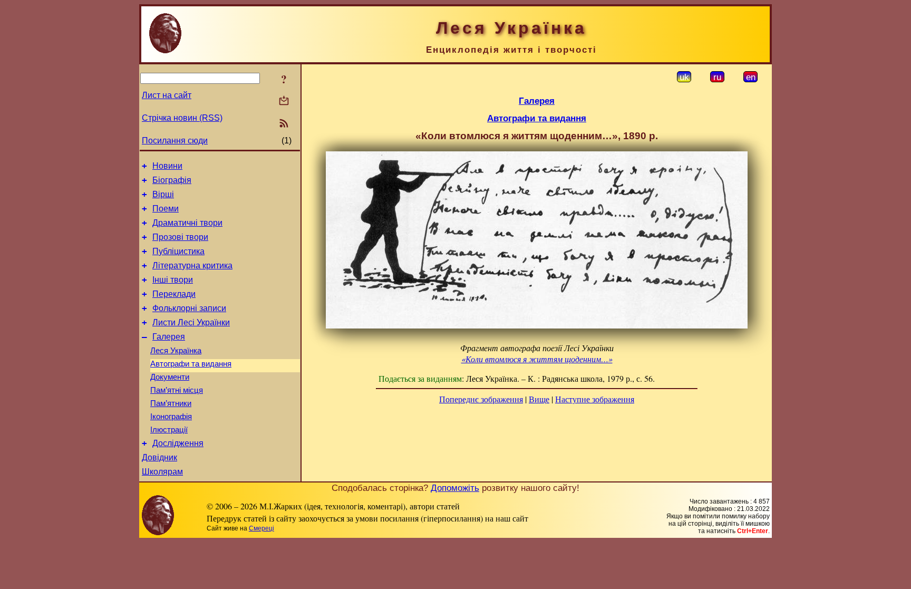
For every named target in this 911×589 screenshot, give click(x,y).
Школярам (162, 471)
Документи (169, 377)
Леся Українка (175, 350)
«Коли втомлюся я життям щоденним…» (537, 358)
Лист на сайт (166, 95)
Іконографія (171, 416)
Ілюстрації (169, 430)
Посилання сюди (175, 140)
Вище (539, 398)
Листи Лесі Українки (191, 322)
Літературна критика (192, 265)
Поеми (165, 208)
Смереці (261, 528)
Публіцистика (178, 251)
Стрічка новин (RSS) (182, 117)
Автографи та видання (190, 364)
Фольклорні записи (189, 308)
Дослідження (177, 443)
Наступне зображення (594, 398)
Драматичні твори (187, 222)
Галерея (168, 336)
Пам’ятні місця (176, 390)
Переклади (174, 293)
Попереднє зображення (481, 398)
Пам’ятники (170, 403)
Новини (167, 165)
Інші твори (172, 279)
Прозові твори (180, 237)
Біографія (171, 180)
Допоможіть (455, 487)
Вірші (163, 194)
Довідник (159, 457)
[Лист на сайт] (283, 101)
